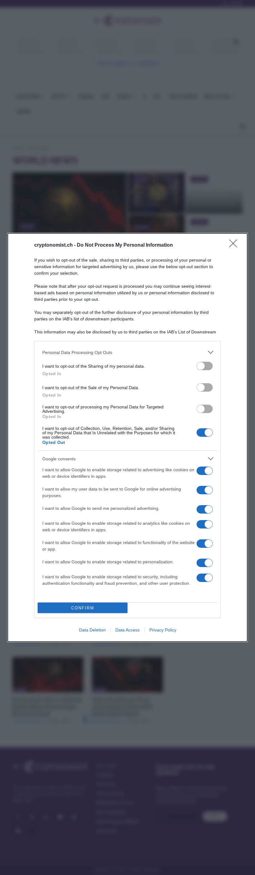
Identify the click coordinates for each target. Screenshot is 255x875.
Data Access (127, 629)
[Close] (235, 245)
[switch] (205, 366)
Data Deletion (92, 629)
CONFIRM (82, 608)
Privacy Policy (162, 629)
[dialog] (127, 437)
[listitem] (127, 352)
